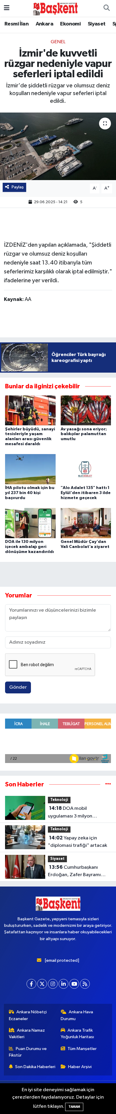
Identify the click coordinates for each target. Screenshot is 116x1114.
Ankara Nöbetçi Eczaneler (28, 1015)
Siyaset (97, 24)
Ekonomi (70, 24)
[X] (42, 984)
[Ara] (106, 8)
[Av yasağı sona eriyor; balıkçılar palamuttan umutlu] (86, 410)
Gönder (18, 687)
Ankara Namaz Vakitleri (27, 1033)
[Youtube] (74, 984)
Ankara (44, 24)
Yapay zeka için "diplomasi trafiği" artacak (77, 841)
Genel (58, 41)
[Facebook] (31, 984)
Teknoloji (59, 800)
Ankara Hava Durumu (77, 1015)
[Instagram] (53, 984)
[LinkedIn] (63, 984)
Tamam (74, 1106)
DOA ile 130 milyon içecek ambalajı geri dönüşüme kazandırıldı (29, 547)
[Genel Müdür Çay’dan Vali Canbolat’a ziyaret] (86, 522)
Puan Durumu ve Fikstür (28, 1051)
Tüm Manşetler (82, 1048)
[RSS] (85, 984)
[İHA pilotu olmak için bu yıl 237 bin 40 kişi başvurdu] (30, 469)
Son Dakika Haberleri (35, 1067)
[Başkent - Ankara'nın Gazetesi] (55, 8)
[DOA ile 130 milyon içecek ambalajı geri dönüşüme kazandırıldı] (30, 522)
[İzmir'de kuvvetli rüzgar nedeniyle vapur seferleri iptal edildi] (58, 146)
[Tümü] (108, 784)
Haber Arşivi (80, 1067)
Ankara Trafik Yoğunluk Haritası (77, 1033)
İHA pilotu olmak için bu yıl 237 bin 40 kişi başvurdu (29, 493)
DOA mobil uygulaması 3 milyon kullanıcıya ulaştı (70, 813)
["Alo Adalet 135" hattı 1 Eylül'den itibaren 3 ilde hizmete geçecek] (86, 469)
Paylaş (18, 187)
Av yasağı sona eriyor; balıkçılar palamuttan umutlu (84, 434)
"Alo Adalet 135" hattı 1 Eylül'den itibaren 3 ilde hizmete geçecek (86, 493)
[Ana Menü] (7, 8)
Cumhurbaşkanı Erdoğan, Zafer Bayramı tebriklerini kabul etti (74, 872)
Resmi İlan (16, 24)
